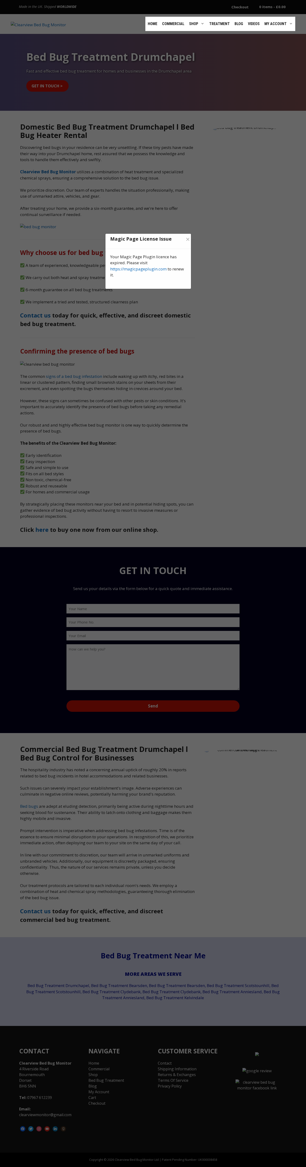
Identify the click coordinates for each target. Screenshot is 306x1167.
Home (152, 23)
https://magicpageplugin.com (138, 269)
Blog (239, 23)
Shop (193, 23)
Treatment (219, 23)
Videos (254, 23)
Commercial (173, 23)
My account (275, 23)
